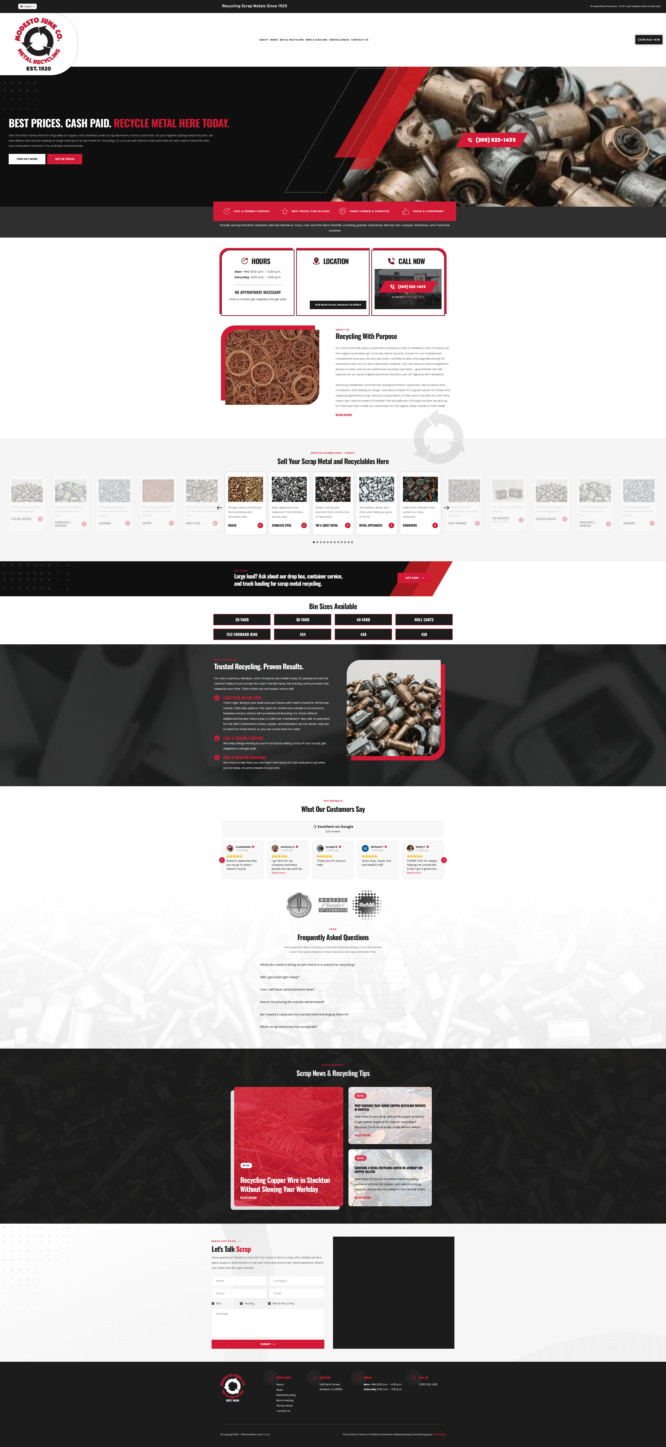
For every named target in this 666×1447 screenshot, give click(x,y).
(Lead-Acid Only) (500, 521)
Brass (232, 525)
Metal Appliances (370, 525)
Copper (146, 523)
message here (415, 297)
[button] (333, 965)
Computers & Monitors (63, 524)
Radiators (410, 525)
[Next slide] (446, 508)
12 (352, 542)
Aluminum (105, 523)
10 (345, 542)
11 (348, 542)
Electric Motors (21, 519)
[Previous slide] (219, 508)
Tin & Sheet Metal (326, 525)
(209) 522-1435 (428, 1384)
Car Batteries (500, 518)
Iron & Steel (193, 523)
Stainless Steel (282, 525)
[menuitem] (264, 39)
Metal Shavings (457, 523)
